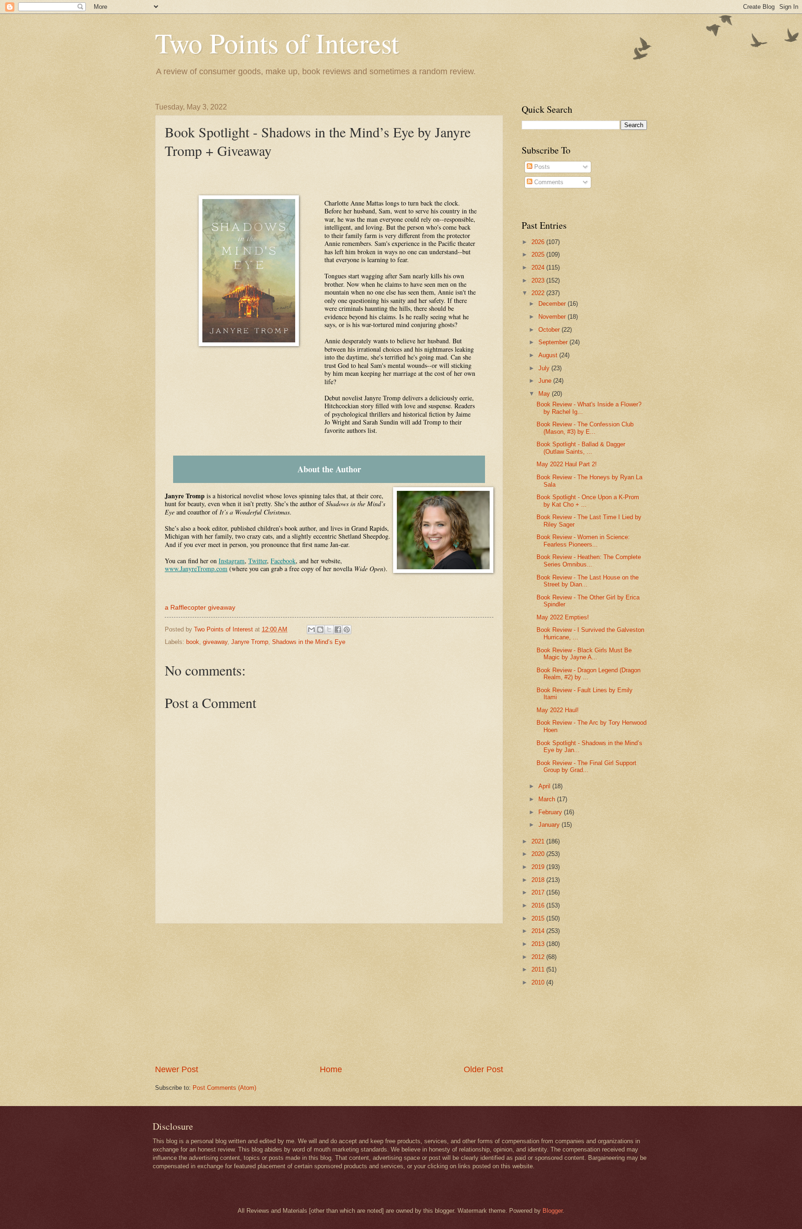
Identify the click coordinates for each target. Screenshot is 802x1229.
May (545, 393)
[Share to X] (329, 629)
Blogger (553, 1210)
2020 (538, 853)
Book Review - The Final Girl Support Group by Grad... (586, 766)
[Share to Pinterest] (346, 629)
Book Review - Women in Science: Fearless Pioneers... (583, 540)
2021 (538, 841)
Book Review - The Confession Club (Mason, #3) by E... (585, 428)
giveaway (215, 641)
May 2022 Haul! (558, 710)
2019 (538, 866)
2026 (538, 241)
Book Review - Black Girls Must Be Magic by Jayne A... (584, 654)
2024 (538, 267)
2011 (538, 969)
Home (331, 1069)
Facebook (283, 560)
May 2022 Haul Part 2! (567, 464)
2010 (538, 982)
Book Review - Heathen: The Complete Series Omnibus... (589, 560)
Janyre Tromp (249, 641)
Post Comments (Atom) (224, 1087)
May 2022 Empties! (563, 617)
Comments (547, 182)
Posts (541, 166)
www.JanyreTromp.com (196, 568)
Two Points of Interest (277, 42)
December (553, 303)
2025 (538, 254)
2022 (538, 293)
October (550, 329)
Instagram (232, 560)
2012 (538, 956)
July (544, 368)
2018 (538, 879)
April (545, 786)
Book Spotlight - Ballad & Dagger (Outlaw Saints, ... (581, 448)
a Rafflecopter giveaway (200, 607)
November (553, 316)
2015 (538, 918)
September (553, 342)
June (545, 380)
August (548, 355)
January (550, 824)
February (551, 812)
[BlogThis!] (320, 629)
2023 (538, 280)
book (192, 641)
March (547, 799)
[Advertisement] (329, 994)
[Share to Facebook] (338, 629)
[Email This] (311, 629)
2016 (538, 905)
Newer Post (176, 1069)
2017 (538, 892)
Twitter (257, 560)
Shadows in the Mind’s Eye (308, 641)
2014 (538, 930)
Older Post (483, 1069)
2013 (538, 943)
